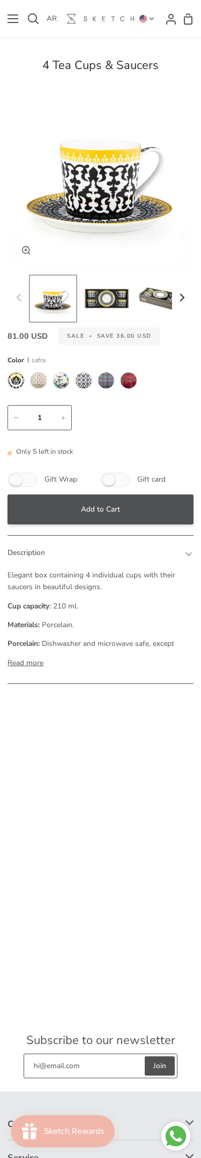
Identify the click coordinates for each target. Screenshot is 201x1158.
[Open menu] (9, 19)
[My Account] (167, 18)
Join (159, 1066)
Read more (25, 663)
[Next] (181, 297)
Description (26, 552)
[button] (147, 18)
